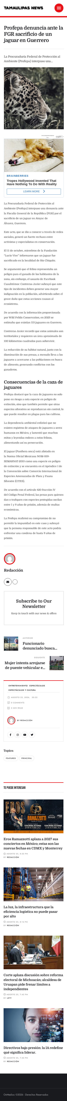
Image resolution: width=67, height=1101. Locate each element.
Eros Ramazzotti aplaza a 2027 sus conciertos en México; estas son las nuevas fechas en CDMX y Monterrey (33, 843)
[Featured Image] (33, 816)
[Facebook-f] (10, 735)
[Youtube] (25, 735)
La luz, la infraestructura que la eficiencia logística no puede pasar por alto (31, 911)
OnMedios (9, 1094)
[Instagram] (17, 735)
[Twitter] (32, 735)
